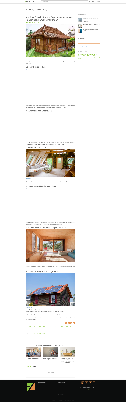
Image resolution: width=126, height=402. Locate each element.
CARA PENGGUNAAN (61, 386)
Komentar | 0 (29, 22)
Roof (95, 55)
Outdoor (80, 55)
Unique (39, 328)
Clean (41, 326)
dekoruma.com (29, 263)
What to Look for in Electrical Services (50, 359)
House (80, 58)
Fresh (68, 326)
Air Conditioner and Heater (84, 57)
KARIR (39, 388)
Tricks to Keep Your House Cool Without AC (91, 24)
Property (98, 57)
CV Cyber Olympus (66, 400)
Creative (52, 326)
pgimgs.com (28, 178)
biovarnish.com (29, 139)
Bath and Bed (90, 54)
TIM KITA (39, 386)
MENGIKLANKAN (61, 390)
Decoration (58, 326)
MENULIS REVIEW (61, 394)
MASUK (93, 1)
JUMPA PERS (40, 392)
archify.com (28, 103)
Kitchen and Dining (82, 54)
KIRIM (89, 389)
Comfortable (46, 326)
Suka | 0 (34, 22)
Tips (27, 326)
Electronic (90, 55)
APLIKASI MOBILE (61, 384)
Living (96, 54)
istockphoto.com (29, 307)
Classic (36, 326)
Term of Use (72, 400)
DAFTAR (98, 1)
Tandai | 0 (39, 22)
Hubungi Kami (41, 390)
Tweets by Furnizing (83, 46)
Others (85, 55)
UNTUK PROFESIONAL (61, 392)
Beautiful (32, 326)
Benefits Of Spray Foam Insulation (33, 359)
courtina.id (28, 220)
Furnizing (60, 400)
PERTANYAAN (60, 388)
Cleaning (93, 57)
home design (34, 328)
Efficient (63, 326)
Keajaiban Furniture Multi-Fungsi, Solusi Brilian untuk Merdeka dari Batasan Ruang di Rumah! (67, 360)
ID (89, 1)
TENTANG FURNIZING (42, 384)
